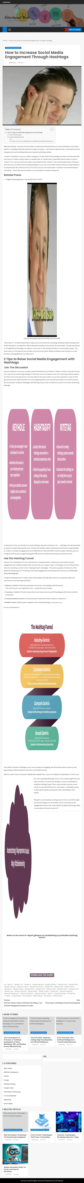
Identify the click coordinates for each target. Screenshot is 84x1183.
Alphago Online (51, 989)
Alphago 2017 (18, 984)
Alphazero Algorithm (66, 991)
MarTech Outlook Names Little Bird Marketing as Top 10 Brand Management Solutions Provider (23, 1003)
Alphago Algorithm (38, 984)
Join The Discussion (16, 135)
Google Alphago (16, 996)
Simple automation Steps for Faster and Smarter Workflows (15, 1169)
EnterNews (49, 1181)
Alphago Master (29, 989)
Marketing (7, 1100)
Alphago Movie (40, 989)
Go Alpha (7, 996)
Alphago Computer (22, 986)
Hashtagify (26, 382)
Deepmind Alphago (60, 993)
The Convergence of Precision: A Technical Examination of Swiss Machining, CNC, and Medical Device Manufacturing (15, 1042)
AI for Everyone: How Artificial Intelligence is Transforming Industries (66, 1040)
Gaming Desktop (10, 1084)
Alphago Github (69, 986)
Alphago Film (49, 986)
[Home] (5, 29)
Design (6, 1080)
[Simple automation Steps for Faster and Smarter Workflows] (15, 1154)
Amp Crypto (8, 1068)
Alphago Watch (32, 991)
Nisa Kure (16, 1049)
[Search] (63, 30)
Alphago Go (8, 989)
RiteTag (36, 382)
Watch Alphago (57, 996)
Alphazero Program (40, 993)
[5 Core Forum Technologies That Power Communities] (42, 1122)
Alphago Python (74, 989)
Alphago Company (10, 986)
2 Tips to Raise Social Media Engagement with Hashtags (24, 132)
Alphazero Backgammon (11, 993)
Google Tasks (9, 1088)
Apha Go (50, 993)
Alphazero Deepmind (26, 993)
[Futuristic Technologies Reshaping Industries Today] (68, 1122)
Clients (6, 1076)
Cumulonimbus (64, 774)
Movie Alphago (27, 996)
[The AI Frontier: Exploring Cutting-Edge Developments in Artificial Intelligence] (42, 1026)
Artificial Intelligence (13, 47)
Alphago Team (8, 991)
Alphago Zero (54, 991)
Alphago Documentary (36, 986)
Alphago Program (62, 989)
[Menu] (9, 29)
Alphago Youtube (44, 991)
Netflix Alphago (37, 996)
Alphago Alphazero (51, 984)
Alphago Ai (27, 984)
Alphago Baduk (73, 984)
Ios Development (10, 1096)
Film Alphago (71, 993)
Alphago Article (62, 984)
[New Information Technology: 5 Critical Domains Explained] (15, 1122)
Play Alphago (48, 996)
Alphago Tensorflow (21, 991)
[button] (9, 29)
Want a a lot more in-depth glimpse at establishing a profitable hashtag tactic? (32, 141)
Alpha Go (10, 984)
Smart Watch (8, 1104)
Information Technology (12, 1092)
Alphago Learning (18, 989)
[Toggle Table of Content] (51, 129)
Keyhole (19, 382)
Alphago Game (58, 986)
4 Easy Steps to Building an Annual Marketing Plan (62, 1001)
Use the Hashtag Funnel (17, 137)
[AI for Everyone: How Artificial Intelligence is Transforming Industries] (68, 1026)
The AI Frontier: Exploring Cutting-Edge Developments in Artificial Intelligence (41, 1040)
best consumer (62, 377)
